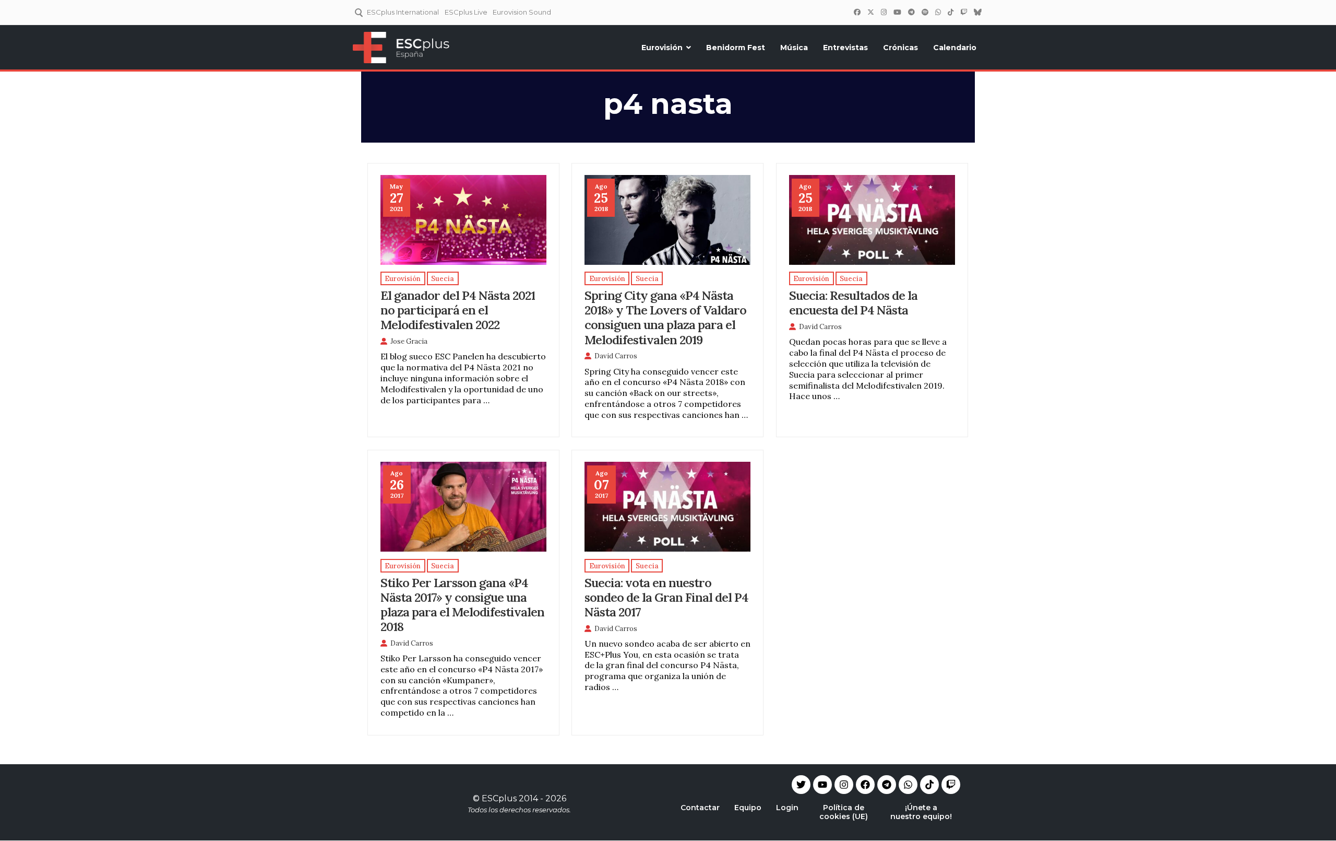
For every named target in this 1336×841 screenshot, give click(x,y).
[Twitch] (963, 12)
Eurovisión (662, 47)
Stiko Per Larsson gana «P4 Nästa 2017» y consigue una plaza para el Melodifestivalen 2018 (462, 604)
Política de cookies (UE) (843, 812)
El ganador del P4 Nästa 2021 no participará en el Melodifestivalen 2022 (457, 309)
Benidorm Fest (735, 47)
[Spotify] (925, 12)
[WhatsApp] (938, 12)
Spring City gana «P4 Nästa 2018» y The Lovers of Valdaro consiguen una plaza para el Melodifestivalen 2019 (665, 317)
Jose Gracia (408, 341)
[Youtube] (822, 784)
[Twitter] (870, 12)
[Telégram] (911, 12)
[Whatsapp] (908, 784)
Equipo (747, 807)
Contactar (700, 807)
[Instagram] (883, 12)
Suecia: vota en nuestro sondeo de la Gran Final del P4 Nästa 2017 (666, 597)
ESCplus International (403, 12)
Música (794, 47)
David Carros (615, 356)
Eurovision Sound (522, 12)
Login (787, 807)
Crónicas (900, 47)
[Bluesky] (977, 12)
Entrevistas (845, 47)
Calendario (954, 47)
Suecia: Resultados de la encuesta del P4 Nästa (853, 302)
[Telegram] (886, 784)
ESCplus (499, 798)
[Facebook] (857, 12)
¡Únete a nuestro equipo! (921, 812)
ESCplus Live (466, 12)
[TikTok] (950, 12)
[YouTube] (897, 12)
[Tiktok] (929, 784)
